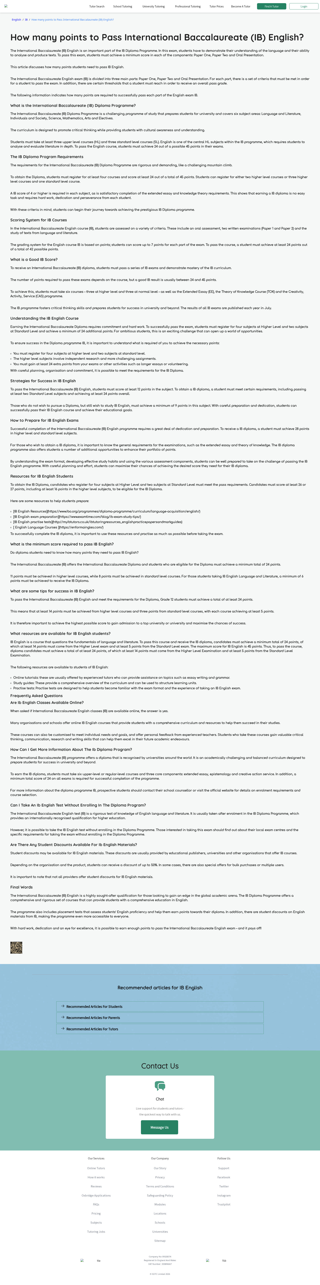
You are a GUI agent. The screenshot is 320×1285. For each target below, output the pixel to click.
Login (304, 6)
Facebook (223, 1177)
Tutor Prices (216, 6)
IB (26, 19)
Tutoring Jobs (96, 1231)
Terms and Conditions (160, 1186)
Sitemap (160, 1241)
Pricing (96, 1213)
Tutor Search (96, 6)
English (16, 19)
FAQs (96, 1204)
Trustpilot (223, 1204)
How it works (96, 1177)
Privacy (160, 1177)
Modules (160, 1204)
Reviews (96, 1186)
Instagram (224, 1195)
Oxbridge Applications (96, 1195)
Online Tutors (96, 1168)
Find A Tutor (272, 6)
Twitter (224, 1186)
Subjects (96, 1222)
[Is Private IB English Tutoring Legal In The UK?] (213, 1037)
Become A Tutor (240, 6)
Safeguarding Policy (160, 1195)
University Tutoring (153, 6)
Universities (160, 1231)
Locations (160, 1213)
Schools (160, 1222)
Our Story (160, 1168)
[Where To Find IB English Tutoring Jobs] (107, 1037)
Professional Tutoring (188, 6)
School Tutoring (122, 6)
